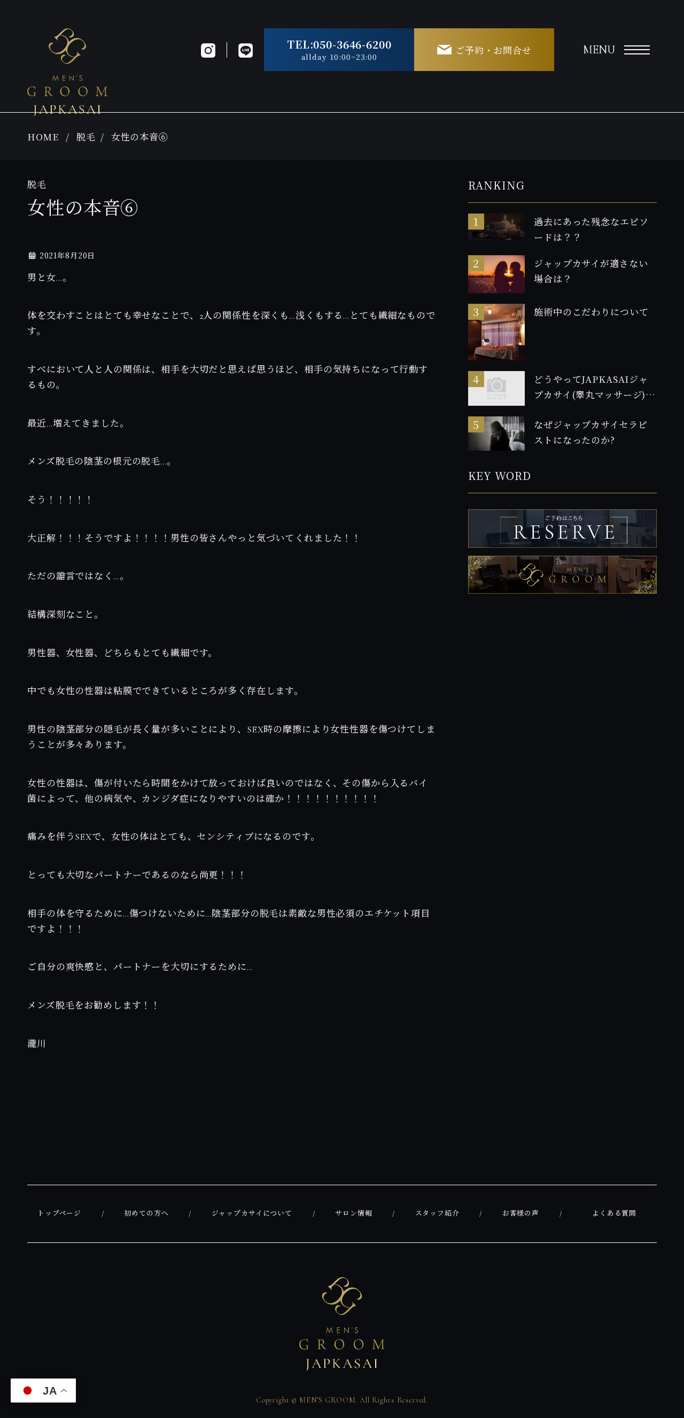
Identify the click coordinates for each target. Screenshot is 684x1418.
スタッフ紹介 (437, 1213)
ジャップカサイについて (252, 1213)
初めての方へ (146, 1213)
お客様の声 (520, 1213)
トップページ (59, 1213)
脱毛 (86, 136)
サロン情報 (353, 1213)
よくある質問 (614, 1213)
